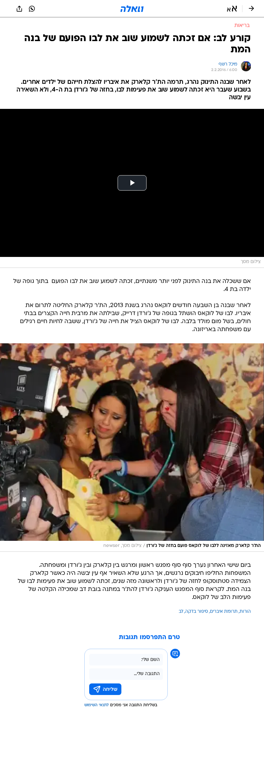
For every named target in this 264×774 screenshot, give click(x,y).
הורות (245, 612)
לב (181, 612)
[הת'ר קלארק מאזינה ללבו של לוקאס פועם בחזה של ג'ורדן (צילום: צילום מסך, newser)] (132, 447)
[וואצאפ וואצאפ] (32, 8)
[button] (232, 9)
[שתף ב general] (19, 8)
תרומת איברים (224, 612)
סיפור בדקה (196, 612)
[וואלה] (132, 8)
